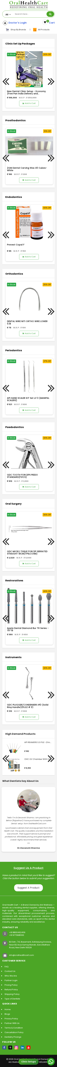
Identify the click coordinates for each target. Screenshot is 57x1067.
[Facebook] (4, 1047)
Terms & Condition (14, 1027)
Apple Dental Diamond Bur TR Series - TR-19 (28, 629)
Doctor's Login (17, 23)
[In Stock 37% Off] (29, 375)
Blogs (7, 1014)
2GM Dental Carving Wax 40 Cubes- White (27, 169)
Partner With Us (12, 1023)
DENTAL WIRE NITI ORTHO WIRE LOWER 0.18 (27, 322)
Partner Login (11, 980)
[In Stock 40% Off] (29, 222)
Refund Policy (11, 989)
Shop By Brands (18, 29)
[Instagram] (16, 1047)
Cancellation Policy (14, 1032)
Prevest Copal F (15, 244)
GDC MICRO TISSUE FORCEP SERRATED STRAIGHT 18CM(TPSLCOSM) (27, 552)
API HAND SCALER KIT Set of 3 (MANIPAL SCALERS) (28, 399)
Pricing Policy (11, 985)
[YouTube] (28, 1047)
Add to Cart (30, 103)
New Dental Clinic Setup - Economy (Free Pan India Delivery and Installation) (26, 94)
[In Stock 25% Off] (29, 299)
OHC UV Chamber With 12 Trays (40, 759)
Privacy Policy (11, 1018)
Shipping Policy (12, 994)
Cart (51, 22)
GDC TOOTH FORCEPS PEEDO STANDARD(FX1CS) (22, 476)
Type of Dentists (12, 998)
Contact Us (10, 971)
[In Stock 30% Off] (29, 452)
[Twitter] (10, 1047)
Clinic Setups (28, 1061)
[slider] (30, 746)
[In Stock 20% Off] (29, 69)
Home (8, 1009)
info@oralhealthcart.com (21, 955)
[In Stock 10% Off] (29, 145)
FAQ (7, 966)
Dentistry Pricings (13, 1037)
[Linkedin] (22, 1047)
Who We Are (11, 975)
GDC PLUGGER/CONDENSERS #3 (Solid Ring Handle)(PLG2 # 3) (27, 706)
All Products (43, 29)
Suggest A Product (28, 887)
